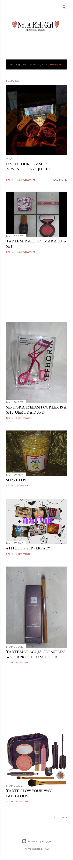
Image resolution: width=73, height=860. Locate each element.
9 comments (23, 553)
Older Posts (58, 817)
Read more (59, 179)
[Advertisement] (36, 287)
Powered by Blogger (39, 841)
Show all (56, 64)
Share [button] (9, 179)
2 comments (23, 417)
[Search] (64, 6)
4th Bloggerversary (28, 548)
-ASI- (47, 848)
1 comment (22, 485)
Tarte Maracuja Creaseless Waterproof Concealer (35, 654)
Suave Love (17, 480)
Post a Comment (25, 179)
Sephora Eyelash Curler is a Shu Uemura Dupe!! (36, 410)
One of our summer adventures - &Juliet (28, 166)
